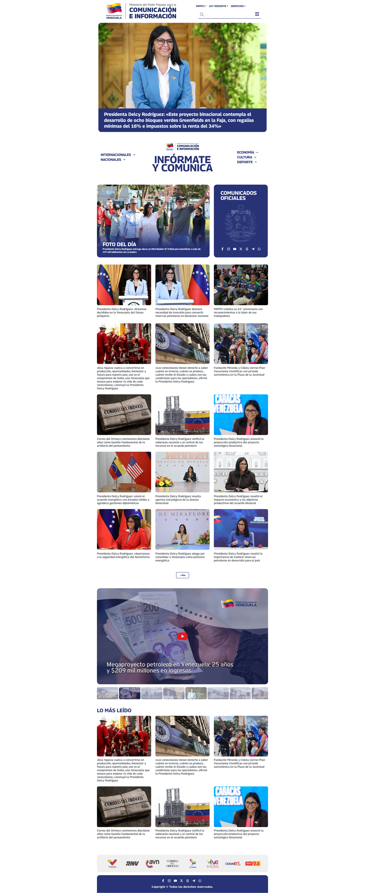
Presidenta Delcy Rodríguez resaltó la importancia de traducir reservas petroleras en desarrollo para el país (238, 557)
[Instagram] (228, 249)
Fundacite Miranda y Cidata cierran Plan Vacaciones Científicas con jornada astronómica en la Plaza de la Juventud (239, 371)
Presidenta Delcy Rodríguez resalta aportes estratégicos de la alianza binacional (178, 500)
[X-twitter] (241, 249)
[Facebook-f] (222, 249)
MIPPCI (200, 6)
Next (262, 636)
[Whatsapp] (259, 249)
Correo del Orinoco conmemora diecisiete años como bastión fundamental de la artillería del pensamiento (123, 442)
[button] (103, 75)
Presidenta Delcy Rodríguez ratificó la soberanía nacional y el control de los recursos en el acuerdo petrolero (179, 442)
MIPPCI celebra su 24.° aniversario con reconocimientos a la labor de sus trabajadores (238, 312)
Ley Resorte (217, 6)
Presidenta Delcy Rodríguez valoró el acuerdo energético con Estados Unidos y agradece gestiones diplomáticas (123, 500)
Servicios (237, 6)
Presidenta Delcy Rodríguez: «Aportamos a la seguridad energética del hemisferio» (123, 555)
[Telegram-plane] (253, 249)
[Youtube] (234, 249)
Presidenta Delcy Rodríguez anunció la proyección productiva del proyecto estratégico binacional (238, 442)
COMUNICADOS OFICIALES (239, 195)
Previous (102, 636)
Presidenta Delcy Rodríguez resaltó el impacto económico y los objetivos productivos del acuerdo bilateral (238, 500)
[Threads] (247, 249)
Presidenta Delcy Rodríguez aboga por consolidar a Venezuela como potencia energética (180, 557)
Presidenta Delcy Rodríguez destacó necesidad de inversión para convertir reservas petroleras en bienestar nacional (181, 312)
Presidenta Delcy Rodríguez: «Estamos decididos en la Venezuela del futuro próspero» (121, 312)
